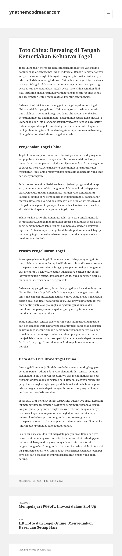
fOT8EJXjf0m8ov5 (54, 480)
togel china (67, 209)
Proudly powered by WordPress (35, 549)
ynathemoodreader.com (35, 12)
